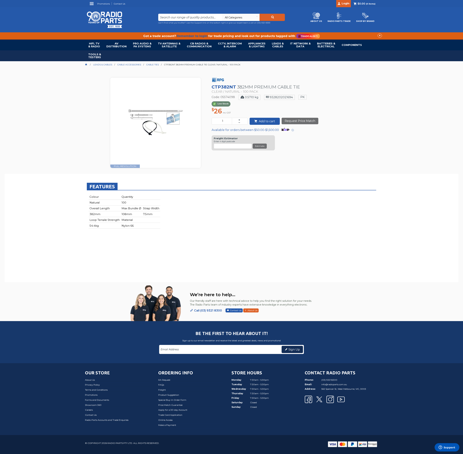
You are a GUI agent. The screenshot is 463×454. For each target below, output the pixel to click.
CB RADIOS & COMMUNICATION (199, 45)
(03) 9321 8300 (263, 22)
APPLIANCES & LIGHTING (257, 45)
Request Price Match (300, 121)
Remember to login (192, 36)
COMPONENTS (352, 45)
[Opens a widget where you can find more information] (446, 447)
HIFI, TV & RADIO (94, 45)
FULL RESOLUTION (125, 166)
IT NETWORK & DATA (300, 45)
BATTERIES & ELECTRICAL (326, 45)
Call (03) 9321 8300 (208, 310)
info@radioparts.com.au (334, 384)
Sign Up (294, 349)
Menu (92, 5)
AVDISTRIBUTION (116, 45)
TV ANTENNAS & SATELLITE (169, 45)
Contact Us (235, 310)
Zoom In (159, 120)
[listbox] (241, 17)
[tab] (102, 186)
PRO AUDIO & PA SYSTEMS (142, 45)
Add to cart (266, 121)
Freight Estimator (226, 138)
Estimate (259, 146)
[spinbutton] (222, 121)
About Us (252, 310)
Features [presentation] (102, 186)
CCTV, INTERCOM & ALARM (230, 45)
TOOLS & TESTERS (94, 56)
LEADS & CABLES (278, 45)
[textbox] (190, 17)
